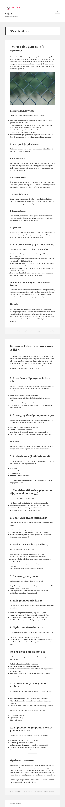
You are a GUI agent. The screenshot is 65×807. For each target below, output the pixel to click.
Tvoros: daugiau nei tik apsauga (27, 48)
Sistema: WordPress (15, 803)
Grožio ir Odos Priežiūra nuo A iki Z (31, 348)
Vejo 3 (8, 13)
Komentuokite (50, 331)
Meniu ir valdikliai (57, 13)
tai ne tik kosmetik (40, 356)
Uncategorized (39, 331)
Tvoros (12, 309)
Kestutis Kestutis (27, 331)
